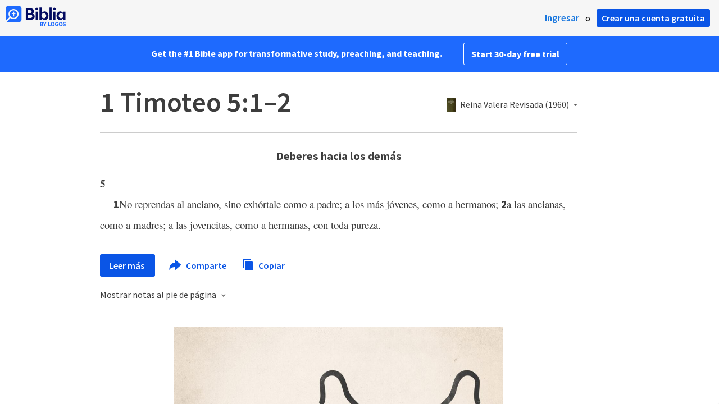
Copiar (271, 265)
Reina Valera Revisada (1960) (514, 105)
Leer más (127, 265)
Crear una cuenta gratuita (653, 18)
